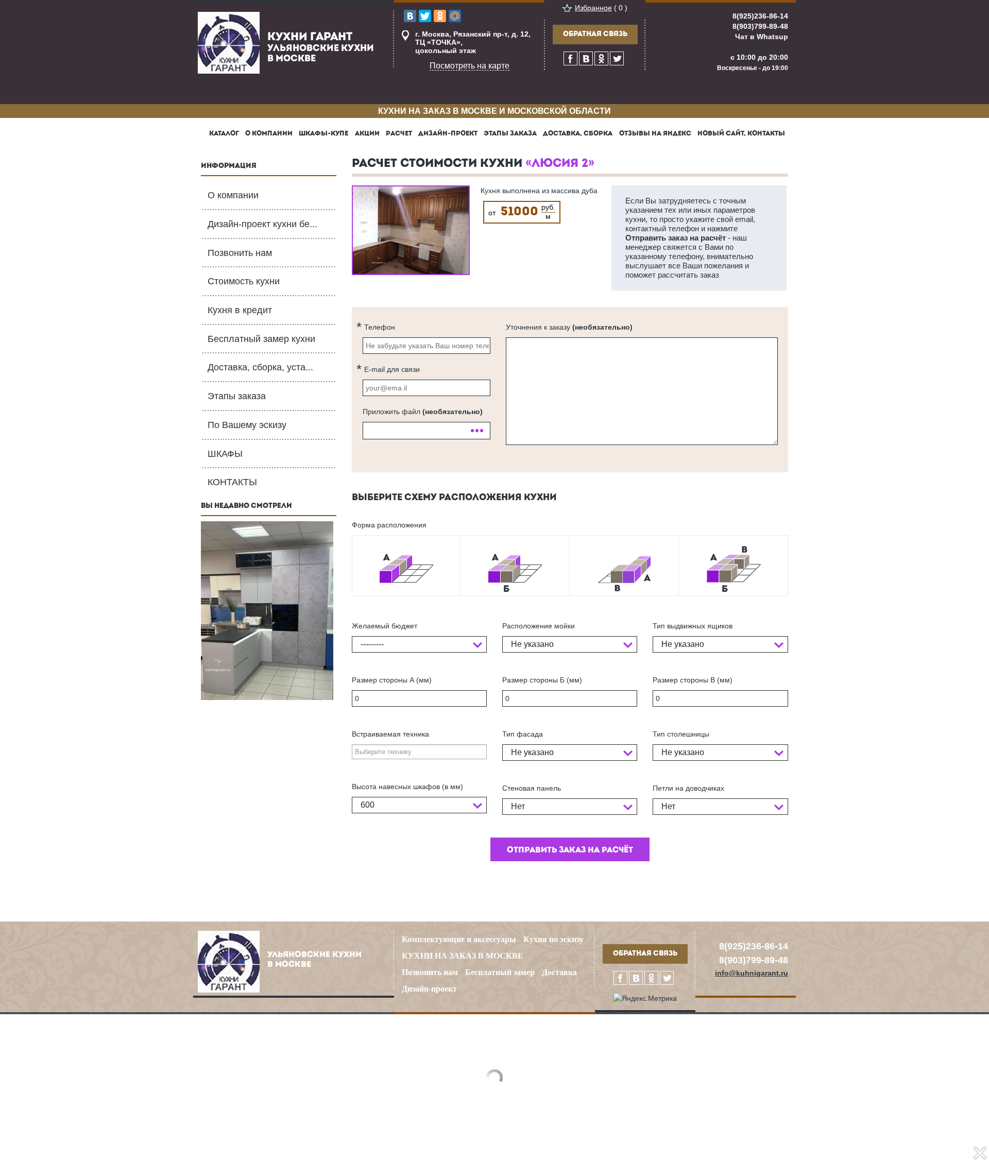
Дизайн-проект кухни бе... (262, 224)
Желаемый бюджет (384, 626)
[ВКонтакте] (410, 16)
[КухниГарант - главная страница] (229, 42)
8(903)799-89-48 (760, 26)
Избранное (593, 8)
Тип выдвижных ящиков (692, 626)
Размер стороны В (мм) (692, 680)
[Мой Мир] (455, 16)
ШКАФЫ (225, 454)
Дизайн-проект (429, 988)
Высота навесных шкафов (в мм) (407, 786)
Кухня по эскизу (553, 939)
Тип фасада (522, 734)
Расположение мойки (538, 626)
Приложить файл (423, 411)
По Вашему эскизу (247, 425)
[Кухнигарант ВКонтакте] (586, 58)
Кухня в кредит (240, 310)
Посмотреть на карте (469, 65)
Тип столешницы (681, 734)
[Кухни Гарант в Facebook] (570, 58)
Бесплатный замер (500, 972)
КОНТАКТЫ (232, 482)
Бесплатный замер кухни (261, 339)
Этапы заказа (237, 396)
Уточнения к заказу (569, 327)
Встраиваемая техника (390, 734)
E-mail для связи (392, 369)
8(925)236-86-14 (760, 16)
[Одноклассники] (440, 16)
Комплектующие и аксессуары (459, 939)
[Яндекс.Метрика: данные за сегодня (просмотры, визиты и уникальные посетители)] (645, 998)
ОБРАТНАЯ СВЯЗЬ (595, 34)
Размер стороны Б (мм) (542, 680)
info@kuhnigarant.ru (751, 47)
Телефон (379, 327)
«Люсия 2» (559, 164)
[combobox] (419, 644)
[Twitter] (425, 16)
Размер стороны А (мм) (392, 680)
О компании (233, 195)
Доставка (559, 972)
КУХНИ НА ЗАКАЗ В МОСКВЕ (462, 955)
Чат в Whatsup (761, 36)
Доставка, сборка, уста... (260, 367)
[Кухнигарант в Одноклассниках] (601, 58)
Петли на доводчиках (688, 788)
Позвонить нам (240, 253)
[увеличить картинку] (411, 230)
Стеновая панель (531, 788)
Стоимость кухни (244, 281)
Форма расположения (389, 525)
